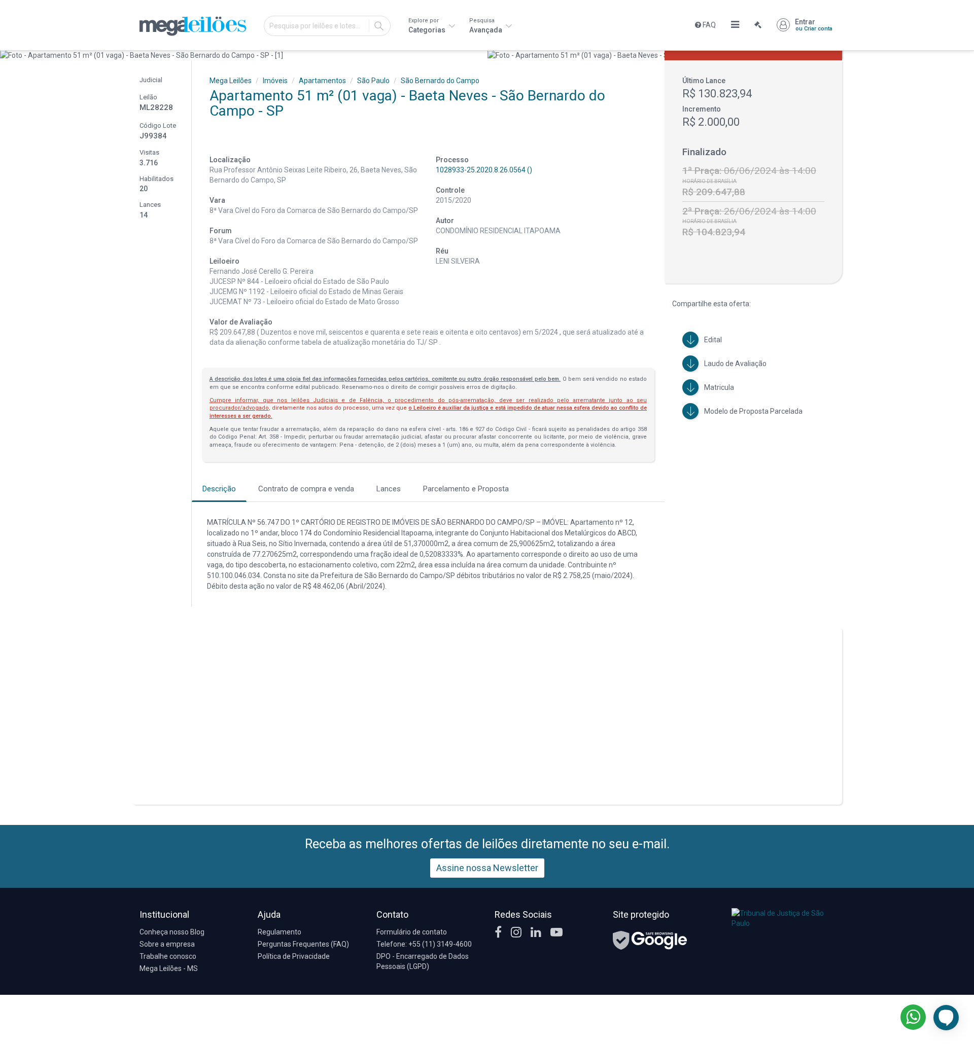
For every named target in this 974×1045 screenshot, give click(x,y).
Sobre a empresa (167, 944)
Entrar (813, 25)
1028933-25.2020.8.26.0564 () (484, 170)
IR (379, 26)
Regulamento (279, 932)
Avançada (486, 25)
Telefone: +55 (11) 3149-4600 (424, 944)
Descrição (219, 488)
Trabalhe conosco (168, 956)
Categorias (427, 25)
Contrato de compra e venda (306, 488)
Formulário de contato (411, 932)
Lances (388, 488)
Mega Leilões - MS (169, 968)
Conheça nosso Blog (172, 932)
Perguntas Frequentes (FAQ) (303, 944)
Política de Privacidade (294, 956)
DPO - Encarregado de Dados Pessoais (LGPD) (422, 961)
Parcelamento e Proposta (466, 488)
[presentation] (9, 55)
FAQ (708, 25)
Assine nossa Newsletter (487, 867)
